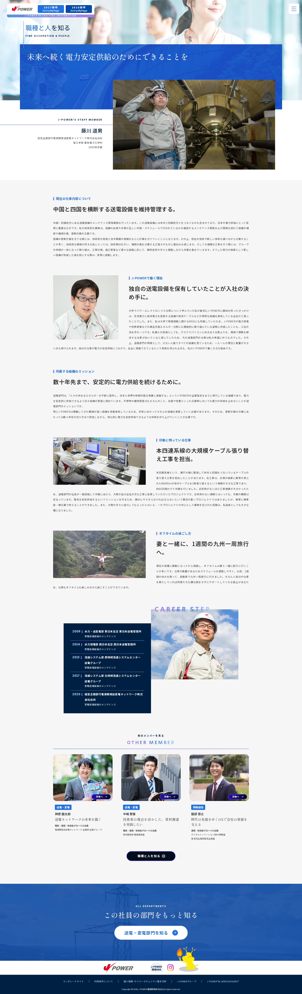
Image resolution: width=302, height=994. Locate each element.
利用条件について (103, 981)
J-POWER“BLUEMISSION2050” (223, 981)
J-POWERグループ (186, 981)
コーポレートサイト (73, 981)
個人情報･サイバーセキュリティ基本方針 (145, 981)
